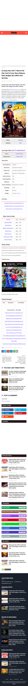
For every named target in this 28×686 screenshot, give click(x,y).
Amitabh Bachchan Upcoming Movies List (14, 206)
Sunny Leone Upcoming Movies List (14, 327)
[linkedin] (8, 413)
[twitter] (20, 409)
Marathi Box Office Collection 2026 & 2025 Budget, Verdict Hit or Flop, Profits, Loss (17, 477)
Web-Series (13, 536)
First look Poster (5, 100)
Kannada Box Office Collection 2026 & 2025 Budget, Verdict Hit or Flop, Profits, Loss (17, 554)
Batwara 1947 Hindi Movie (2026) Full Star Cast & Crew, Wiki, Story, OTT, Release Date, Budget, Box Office (17, 388)
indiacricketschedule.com (7, 581)
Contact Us (16, 679)
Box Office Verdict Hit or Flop (13, 512)
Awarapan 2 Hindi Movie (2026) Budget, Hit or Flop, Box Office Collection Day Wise (17, 373)
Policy (21, 679)
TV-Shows (13, 528)
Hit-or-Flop (13, 515)
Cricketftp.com (17, 581)
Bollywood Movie (8, 347)
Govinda (11, 91)
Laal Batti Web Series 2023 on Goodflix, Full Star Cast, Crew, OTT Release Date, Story (17, 671)
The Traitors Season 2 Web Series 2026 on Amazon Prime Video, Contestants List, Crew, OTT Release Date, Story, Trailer (17, 633)
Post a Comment (6, 401)
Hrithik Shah (5, 81)
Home (3, 65)
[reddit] (8, 416)
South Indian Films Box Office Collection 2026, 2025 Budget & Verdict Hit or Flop (17, 608)
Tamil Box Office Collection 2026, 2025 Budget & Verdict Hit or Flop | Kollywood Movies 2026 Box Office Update (17, 485)
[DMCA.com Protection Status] (6, 570)
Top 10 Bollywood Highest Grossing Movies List (14, 335)
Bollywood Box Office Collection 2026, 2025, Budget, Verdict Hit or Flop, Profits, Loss (17, 461)
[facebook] (8, 409)
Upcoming (7, 65)
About (11, 679)
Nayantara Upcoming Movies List (14, 330)
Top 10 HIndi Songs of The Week (14, 332)
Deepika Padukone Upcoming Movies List (14, 203)
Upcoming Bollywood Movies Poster (14, 315)
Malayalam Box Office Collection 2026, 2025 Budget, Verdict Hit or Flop (17, 546)
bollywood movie (16, 89)
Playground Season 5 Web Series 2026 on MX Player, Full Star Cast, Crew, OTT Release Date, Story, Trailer (17, 642)
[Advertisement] (14, 15)
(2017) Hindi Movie (18, 150)
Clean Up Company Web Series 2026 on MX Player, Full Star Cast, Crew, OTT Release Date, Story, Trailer (17, 623)
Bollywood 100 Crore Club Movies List (14, 312)
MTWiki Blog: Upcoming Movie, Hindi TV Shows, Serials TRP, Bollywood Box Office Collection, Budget (14, 682)
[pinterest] (20, 413)
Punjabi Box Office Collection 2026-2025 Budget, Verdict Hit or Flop (17, 469)
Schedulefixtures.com (6, 583)
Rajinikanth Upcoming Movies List (14, 318)
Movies (13, 520)
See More (18, 193)
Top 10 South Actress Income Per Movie (14, 324)
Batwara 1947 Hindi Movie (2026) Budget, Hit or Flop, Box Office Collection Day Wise (16, 380)
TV (13, 524)
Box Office (13, 507)
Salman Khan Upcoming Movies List (14, 209)
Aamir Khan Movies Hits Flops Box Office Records (14, 344)
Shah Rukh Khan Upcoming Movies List (14, 321)
